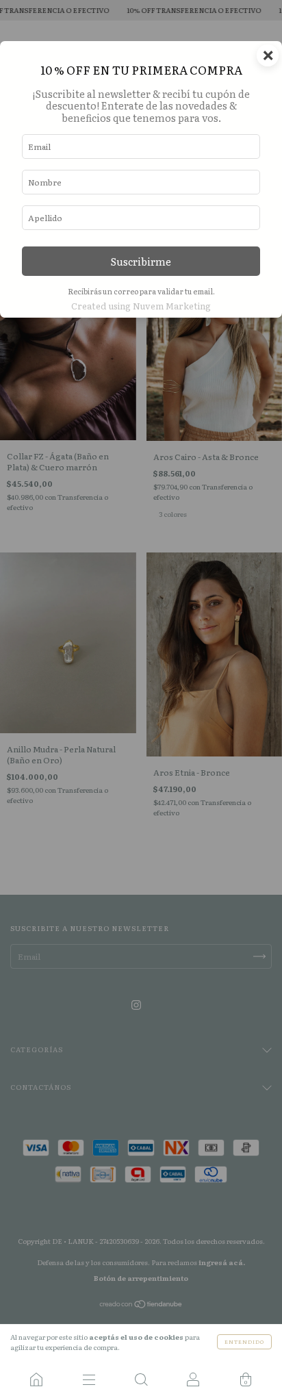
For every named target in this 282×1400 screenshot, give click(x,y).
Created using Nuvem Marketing (141, 305)
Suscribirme (141, 261)
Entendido (244, 1341)
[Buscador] (141, 1379)
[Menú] (88, 1379)
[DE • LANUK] (36, 1379)
